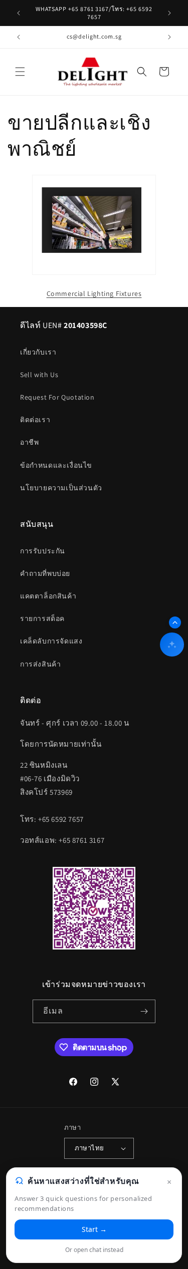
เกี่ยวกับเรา (38, 352)
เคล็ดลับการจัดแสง (51, 641)
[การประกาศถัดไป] (169, 13)
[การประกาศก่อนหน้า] (19, 13)
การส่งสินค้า (40, 664)
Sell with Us (39, 374)
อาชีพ (29, 442)
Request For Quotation (57, 397)
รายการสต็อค (42, 618)
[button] (20, 72)
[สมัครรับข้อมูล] (144, 1011)
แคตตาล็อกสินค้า (48, 595)
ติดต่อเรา (35, 419)
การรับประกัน (42, 550)
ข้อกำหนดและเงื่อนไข (56, 465)
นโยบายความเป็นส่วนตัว (61, 487)
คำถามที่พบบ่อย (45, 573)
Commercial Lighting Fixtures (94, 293)
